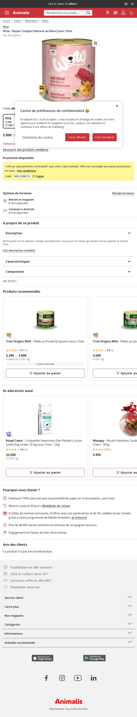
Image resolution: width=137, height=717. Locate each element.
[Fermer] (117, 106)
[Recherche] (88, 13)
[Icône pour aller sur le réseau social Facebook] (46, 678)
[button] (115, 12)
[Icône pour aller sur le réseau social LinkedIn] (93, 678)
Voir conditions (26, 170)
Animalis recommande (20, 643)
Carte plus (12, 607)
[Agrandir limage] (95, 43)
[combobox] (68, 13)
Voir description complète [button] (19, 250)
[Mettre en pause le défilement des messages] (126, 4)
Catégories (12, 624)
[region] (68, 125)
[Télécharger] (10, 711)
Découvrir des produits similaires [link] (25, 150)
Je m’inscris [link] (79, 518)
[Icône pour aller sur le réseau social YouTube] (77, 678)
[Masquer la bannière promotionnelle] (132, 4)
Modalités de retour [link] (56, 506)
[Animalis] (20, 13)
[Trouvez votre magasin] (107, 12)
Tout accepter (104, 137)
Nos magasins (14, 616)
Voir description (12, 35)
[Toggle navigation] (7, 13)
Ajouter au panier (47, 373)
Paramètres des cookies (37, 137)
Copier (40, 176)
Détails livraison (123, 193)
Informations (14, 634)
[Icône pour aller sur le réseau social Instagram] (62, 678)
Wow (6, 26)
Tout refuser (77, 137)
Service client (14, 598)
